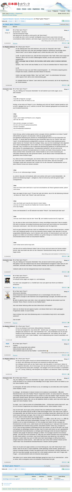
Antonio (34, 479)
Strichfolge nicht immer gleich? (11, 479)
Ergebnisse (36, 9)
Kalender (63, 11)
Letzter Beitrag (57, 479)
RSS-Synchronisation (43, 488)
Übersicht (4, 15)
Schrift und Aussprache (26, 19)
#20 (68, 378)
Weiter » (23, 21)
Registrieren (19, 13)
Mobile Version (35, 488)
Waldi (7, 30)
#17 (68, 326)
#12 (68, 47)
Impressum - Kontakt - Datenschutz (10, 488)
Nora (67, 254)
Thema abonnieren (7, 484)
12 (41, 479)
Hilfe (69, 11)
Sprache (17, 19)
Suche (49, 11)
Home (18, 9)
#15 (68, 276)
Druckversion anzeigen (8, 483)
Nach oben (29, 488)
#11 (68, 30)
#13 (68, 89)
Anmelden (11, 13)
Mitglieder (55, 11)
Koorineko (7, 275)
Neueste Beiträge (12, 15)
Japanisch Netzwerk (8, 19)
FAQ (42, 9)
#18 (68, 344)
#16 (68, 291)
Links (29, 9)
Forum (24, 9)
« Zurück (10, 21)
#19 (68, 359)
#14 (68, 260)
